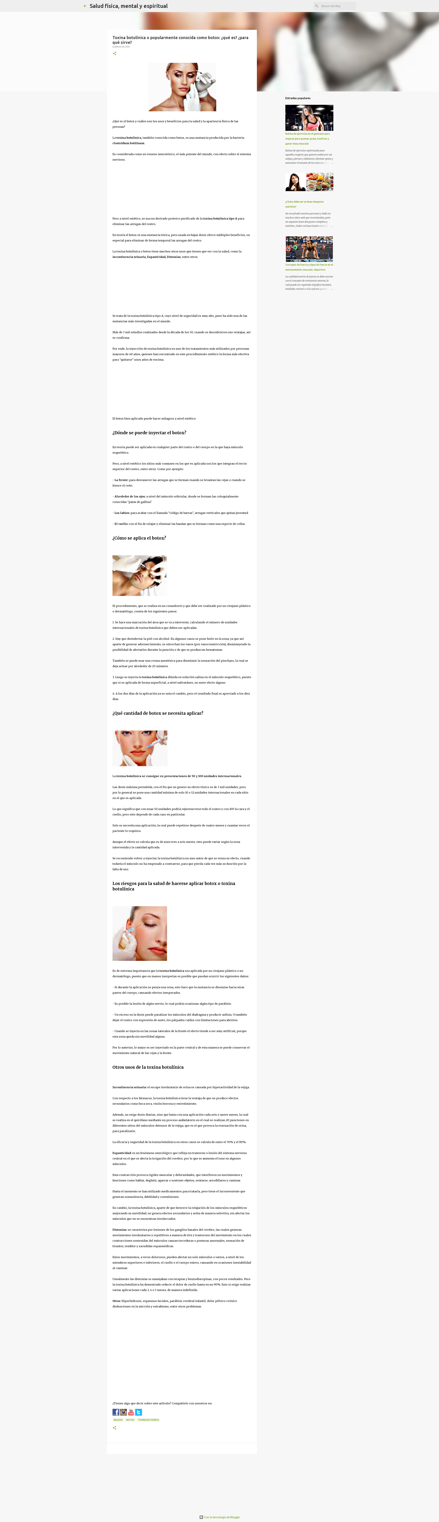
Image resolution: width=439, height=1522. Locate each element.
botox (130, 1420)
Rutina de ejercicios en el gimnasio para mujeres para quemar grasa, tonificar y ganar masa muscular (307, 138)
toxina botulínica (148, 1420)
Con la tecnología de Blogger (221, 1517)
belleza (118, 1420)
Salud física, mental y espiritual (129, 6)
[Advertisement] (181, 192)
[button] (114, 53)
